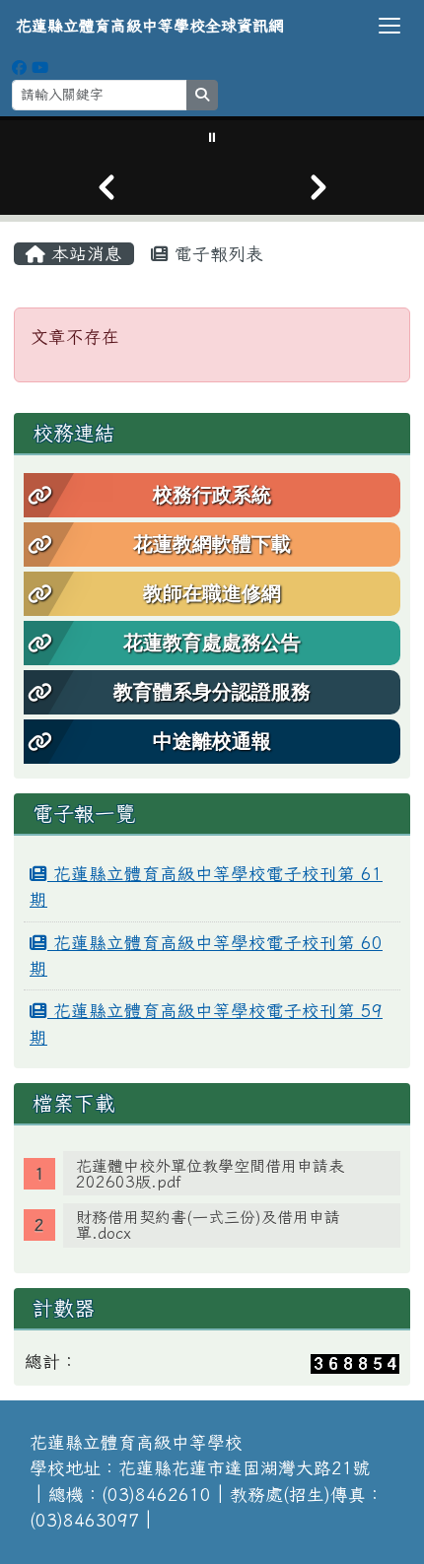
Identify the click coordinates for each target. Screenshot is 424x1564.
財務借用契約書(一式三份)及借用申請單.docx (208, 1225)
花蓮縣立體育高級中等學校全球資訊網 (150, 26)
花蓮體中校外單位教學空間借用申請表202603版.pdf (210, 1174)
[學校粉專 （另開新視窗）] (19, 67)
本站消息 (83, 253)
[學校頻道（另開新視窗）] (40, 67)
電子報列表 (216, 253)
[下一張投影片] (318, 187)
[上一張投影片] (106, 187)
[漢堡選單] (389, 25)
